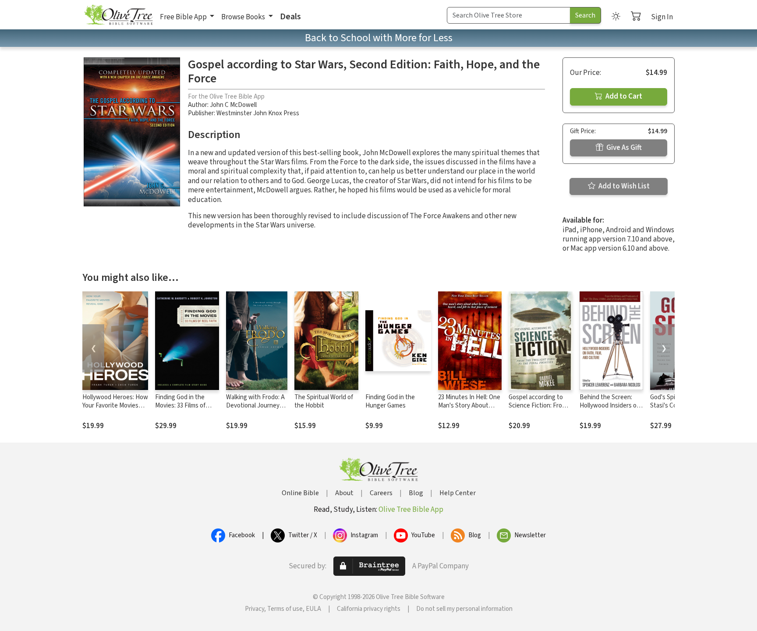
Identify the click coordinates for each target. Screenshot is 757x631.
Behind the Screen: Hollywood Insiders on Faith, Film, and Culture (611, 405)
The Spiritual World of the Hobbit (323, 401)
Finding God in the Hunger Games (390, 401)
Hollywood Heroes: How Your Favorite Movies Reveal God (115, 405)
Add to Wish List (623, 186)
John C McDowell (233, 105)
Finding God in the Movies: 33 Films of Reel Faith (180, 405)
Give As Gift (623, 147)
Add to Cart (623, 96)
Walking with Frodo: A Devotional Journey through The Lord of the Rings (255, 410)
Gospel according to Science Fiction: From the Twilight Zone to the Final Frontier (538, 410)
